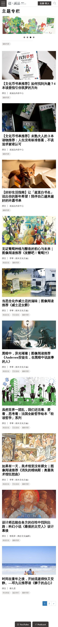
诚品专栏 (15, 593)
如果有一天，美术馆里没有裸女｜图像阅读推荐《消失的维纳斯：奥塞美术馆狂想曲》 (28, 470)
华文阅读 (6, 593)
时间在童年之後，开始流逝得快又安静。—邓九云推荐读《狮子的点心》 (28, 581)
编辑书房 (6, 44)
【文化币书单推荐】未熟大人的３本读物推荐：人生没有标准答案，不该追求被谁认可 (28, 140)
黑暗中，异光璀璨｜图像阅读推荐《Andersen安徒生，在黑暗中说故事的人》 (28, 357)
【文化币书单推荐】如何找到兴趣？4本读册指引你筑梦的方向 (28, 85)
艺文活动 (15, 315)
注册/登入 (44, 3)
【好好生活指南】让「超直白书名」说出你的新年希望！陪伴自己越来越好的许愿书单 (28, 196)
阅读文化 (6, 263)
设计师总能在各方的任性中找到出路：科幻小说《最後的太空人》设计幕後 (28, 526)
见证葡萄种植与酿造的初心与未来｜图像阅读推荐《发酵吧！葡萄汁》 (28, 251)
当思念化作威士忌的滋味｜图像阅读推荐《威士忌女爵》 (28, 303)
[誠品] (17, 3)
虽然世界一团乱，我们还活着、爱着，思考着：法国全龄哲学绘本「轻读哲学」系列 (28, 414)
